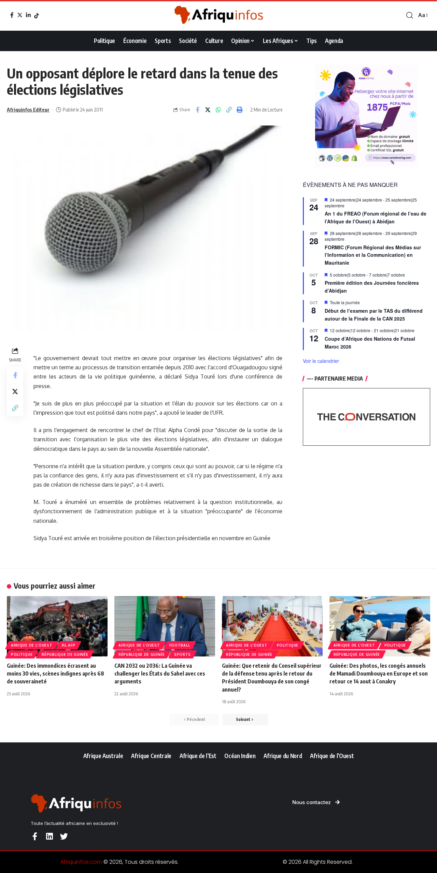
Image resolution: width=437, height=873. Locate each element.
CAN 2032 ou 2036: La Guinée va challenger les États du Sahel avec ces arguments (159, 673)
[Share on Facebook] (197, 109)
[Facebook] (12, 15)
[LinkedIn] (28, 15)
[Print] (239, 109)
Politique (21, 654)
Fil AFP (68, 645)
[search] (409, 15)
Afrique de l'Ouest (32, 645)
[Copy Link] (229, 109)
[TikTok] (36, 15)
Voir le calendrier (321, 360)
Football (179, 645)
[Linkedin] (49, 836)
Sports (182, 654)
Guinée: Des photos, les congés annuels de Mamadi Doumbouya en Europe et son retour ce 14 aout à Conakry (378, 673)
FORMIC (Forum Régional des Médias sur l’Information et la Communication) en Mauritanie (373, 255)
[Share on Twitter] (208, 109)
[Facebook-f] (35, 836)
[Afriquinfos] (218, 15)
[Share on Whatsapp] (218, 109)
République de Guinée (65, 654)
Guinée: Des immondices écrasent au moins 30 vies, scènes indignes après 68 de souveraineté (55, 673)
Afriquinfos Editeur (28, 109)
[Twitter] (19, 15)
